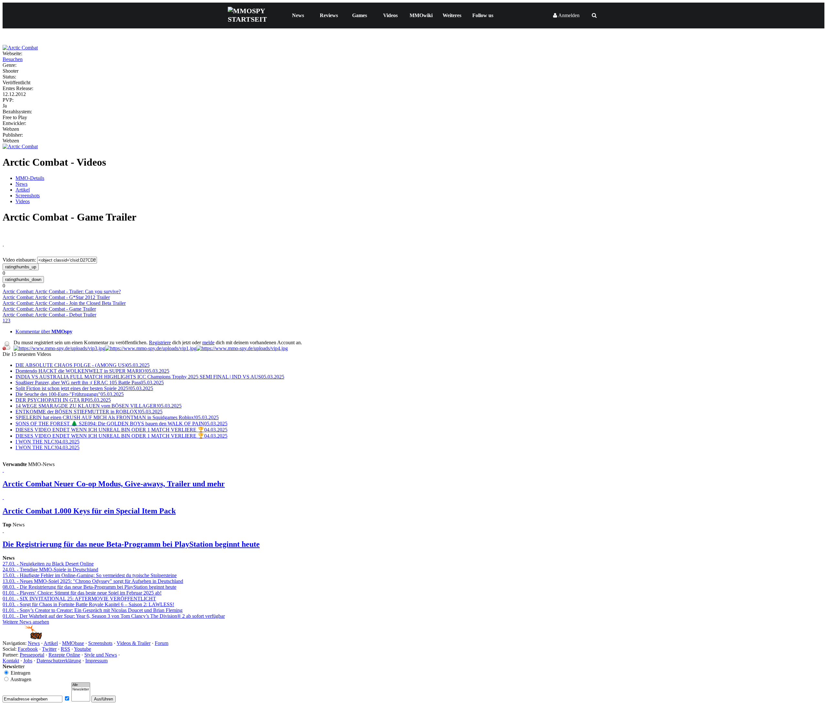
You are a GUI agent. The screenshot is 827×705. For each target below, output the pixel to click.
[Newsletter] (81, 689)
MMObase (73, 643)
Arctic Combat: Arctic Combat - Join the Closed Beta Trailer (64, 303)
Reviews (329, 15)
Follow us (482, 15)
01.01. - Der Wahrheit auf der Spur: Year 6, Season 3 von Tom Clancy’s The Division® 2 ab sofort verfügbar (114, 616)
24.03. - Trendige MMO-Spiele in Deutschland (50, 569)
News (298, 15)
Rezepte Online (64, 655)
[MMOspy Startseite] (22, 637)
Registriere (160, 342)
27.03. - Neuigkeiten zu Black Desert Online (48, 563)
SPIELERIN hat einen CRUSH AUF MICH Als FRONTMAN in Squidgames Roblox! (117, 417)
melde (208, 342)
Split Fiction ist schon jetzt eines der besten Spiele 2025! (84, 388)
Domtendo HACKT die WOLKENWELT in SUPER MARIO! (92, 371)
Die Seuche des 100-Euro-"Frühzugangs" (70, 394)
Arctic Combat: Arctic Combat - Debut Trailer (49, 314)
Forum (161, 643)
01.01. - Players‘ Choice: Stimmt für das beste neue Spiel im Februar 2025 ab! (82, 593)
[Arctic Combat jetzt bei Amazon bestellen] (20, 146)
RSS (65, 649)
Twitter (49, 649)
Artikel (23, 189)
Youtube (82, 649)
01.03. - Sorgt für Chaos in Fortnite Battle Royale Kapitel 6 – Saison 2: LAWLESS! (88, 604)
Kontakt (11, 660)
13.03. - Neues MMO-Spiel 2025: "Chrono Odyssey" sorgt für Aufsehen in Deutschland (93, 581)
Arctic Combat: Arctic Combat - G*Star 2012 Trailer (56, 297)
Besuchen (13, 59)
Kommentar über (44, 331)
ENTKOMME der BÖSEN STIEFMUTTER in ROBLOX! (89, 411)
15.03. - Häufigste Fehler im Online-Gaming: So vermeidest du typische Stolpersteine (90, 575)
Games (359, 15)
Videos (390, 15)
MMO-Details (30, 178)
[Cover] (20, 47)
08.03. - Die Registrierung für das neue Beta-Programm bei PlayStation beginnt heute (89, 587)
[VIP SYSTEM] (59, 348)
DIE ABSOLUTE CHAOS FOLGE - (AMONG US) (83, 365)
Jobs (27, 660)
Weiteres (452, 15)
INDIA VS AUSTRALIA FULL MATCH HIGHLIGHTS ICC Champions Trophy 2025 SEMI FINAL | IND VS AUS (150, 376)
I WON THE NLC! (47, 441)
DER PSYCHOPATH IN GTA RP (63, 400)
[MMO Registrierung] (242, 348)
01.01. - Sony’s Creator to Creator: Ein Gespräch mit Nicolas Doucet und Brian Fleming (93, 610)
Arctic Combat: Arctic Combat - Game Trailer (49, 309)
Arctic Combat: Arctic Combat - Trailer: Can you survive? (62, 291)
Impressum (96, 660)
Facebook (28, 649)
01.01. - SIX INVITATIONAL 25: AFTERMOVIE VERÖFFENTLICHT (79, 598)
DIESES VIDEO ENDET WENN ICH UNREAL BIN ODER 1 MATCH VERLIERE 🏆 (121, 429)
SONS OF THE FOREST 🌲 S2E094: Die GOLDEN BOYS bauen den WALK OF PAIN (121, 423)
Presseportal (32, 655)
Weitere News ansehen (26, 622)
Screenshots (28, 195)
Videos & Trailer (134, 643)
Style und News (100, 655)
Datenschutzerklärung (59, 660)
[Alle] (81, 685)
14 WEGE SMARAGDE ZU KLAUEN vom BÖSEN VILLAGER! (99, 406)
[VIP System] (150, 348)
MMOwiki (421, 15)
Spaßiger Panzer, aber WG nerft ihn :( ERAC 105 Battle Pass (90, 382)
